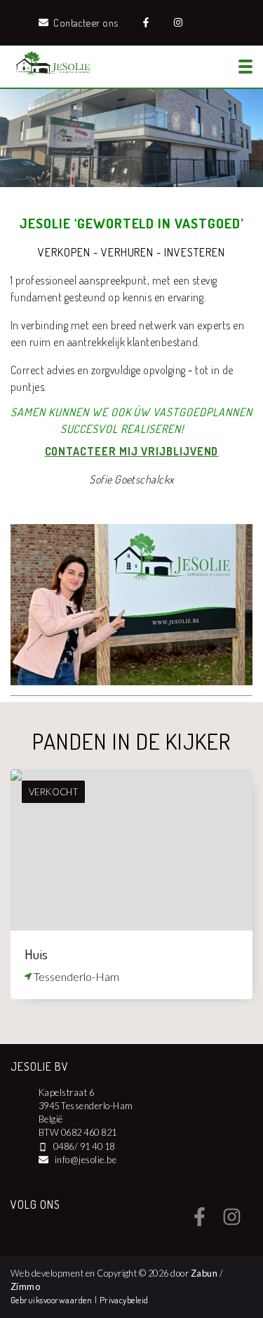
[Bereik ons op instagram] (231, 1222)
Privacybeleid (124, 1299)
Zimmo (25, 1286)
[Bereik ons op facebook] (199, 1222)
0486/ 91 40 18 (84, 1146)
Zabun (204, 1273)
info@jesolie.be (85, 1159)
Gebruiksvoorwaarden (53, 1299)
